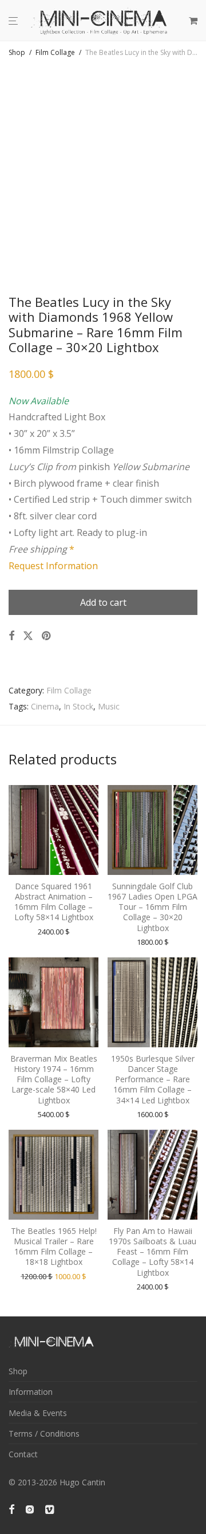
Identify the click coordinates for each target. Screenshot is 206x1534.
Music (109, 706)
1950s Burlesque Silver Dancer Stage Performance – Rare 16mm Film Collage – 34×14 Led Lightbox (153, 1079)
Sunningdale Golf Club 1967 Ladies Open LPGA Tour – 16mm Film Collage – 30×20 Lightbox (152, 907)
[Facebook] (11, 1508)
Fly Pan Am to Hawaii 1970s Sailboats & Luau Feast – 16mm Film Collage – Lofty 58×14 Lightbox (152, 1251)
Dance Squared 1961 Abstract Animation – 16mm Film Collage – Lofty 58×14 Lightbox (53, 902)
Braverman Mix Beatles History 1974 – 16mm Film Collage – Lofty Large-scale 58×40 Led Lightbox (53, 1079)
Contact (23, 1454)
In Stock (78, 706)
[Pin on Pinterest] (47, 635)
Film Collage (55, 52)
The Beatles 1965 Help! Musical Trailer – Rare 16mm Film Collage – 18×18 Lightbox (54, 1246)
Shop (17, 52)
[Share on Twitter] (28, 635)
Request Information (53, 565)
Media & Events (38, 1412)
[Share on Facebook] (11, 635)
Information (31, 1391)
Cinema (45, 706)
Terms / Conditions (44, 1433)
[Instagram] (30, 1508)
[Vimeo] (50, 1508)
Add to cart (103, 602)
